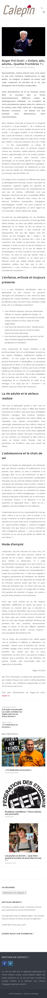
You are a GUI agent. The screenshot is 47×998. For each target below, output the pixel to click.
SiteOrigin (34, 994)
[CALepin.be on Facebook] (4, 963)
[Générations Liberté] (10, 963)
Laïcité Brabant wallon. (31, 974)
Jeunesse (31, 67)
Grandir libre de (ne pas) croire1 (14, 925)
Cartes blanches (21, 67)
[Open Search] (42, 8)
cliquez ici (6, 695)
